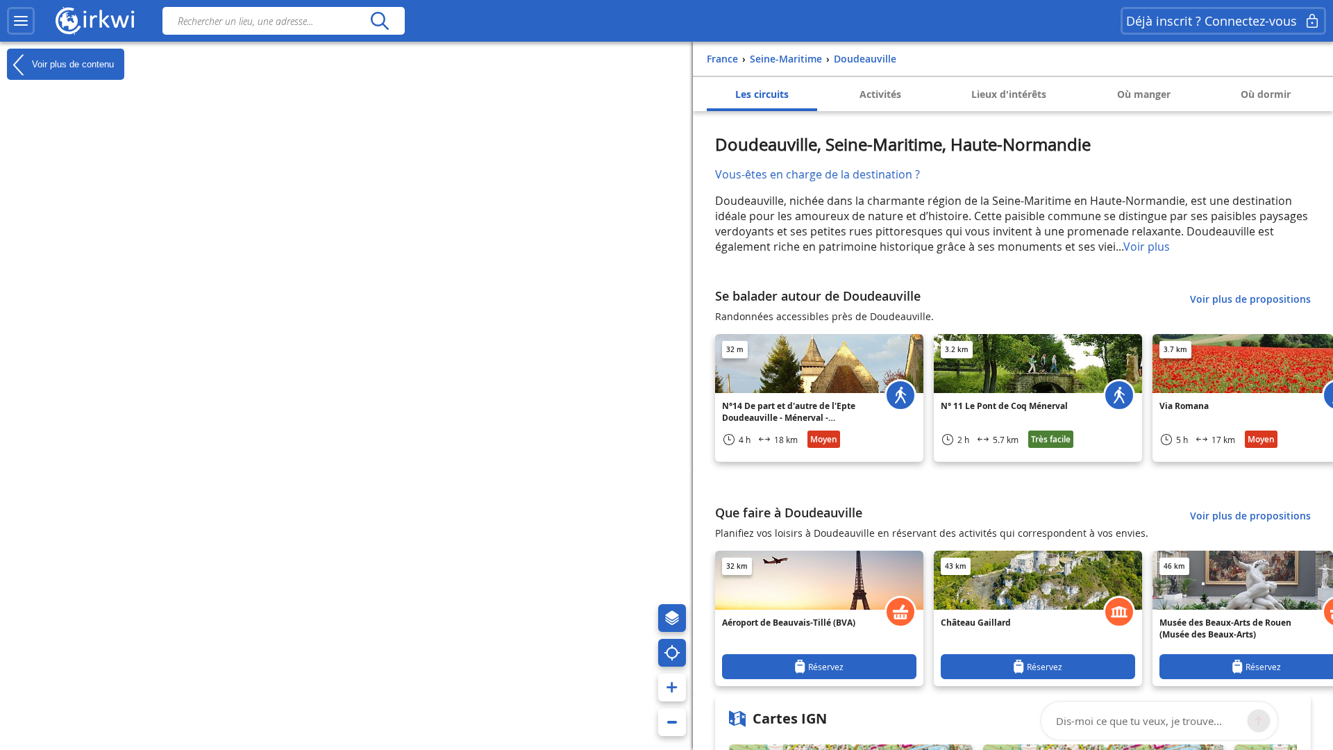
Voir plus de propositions (1250, 299)
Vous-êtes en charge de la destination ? (817, 174)
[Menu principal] (21, 21)
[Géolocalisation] (672, 653)
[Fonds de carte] (672, 618)
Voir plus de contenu (71, 63)
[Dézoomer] (672, 722)
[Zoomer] (672, 687)
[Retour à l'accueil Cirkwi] (95, 21)
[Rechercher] (379, 21)
